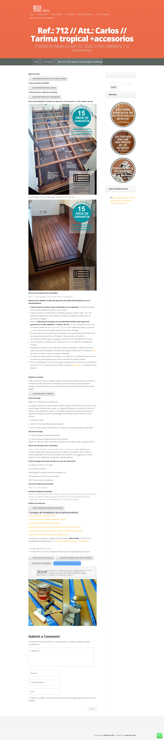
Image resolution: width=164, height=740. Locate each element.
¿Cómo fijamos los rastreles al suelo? (42, 516)
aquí (31, 330)
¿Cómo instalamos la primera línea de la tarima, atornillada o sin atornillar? (55, 531)
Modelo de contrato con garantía (42, 18)
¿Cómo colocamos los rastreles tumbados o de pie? (47, 519)
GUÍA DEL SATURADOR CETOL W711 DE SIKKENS (76, 558)
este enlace (77, 365)
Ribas (59, 46)
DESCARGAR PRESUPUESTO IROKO (44, 88)
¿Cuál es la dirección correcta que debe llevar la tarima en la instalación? (54, 527)
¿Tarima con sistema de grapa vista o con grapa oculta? (48, 534)
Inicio (32, 14)
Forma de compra (102, 14)
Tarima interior (42, 14)
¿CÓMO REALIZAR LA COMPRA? (43, 394)
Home (36, 62)
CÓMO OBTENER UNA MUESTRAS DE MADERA (48, 508)
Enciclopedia (70, 14)
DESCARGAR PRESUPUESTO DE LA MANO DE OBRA (49, 79)
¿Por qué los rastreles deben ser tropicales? (44, 523)
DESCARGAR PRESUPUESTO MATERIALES (46, 97)
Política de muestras (85, 14)
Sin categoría (110, 46)
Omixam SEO (108, 735)
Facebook (83, 541)
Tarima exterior (56, 14)
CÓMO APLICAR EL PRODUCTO (43, 558)
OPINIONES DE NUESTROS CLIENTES (67, 563)
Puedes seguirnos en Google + (67, 541)
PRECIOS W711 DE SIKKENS (42, 563)
